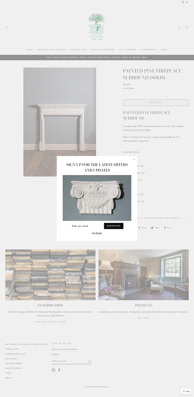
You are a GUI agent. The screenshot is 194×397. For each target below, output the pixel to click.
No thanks (97, 233)
